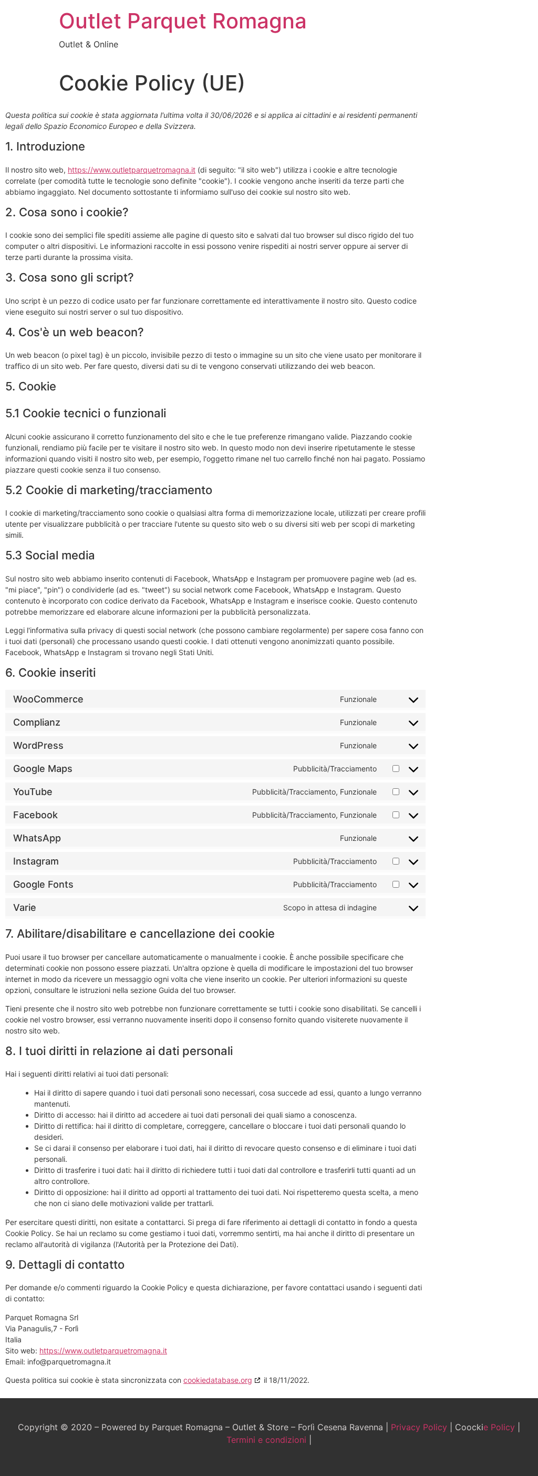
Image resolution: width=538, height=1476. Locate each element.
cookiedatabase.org (217, 1379)
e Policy (500, 1427)
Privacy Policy (419, 1427)
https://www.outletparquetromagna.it (131, 169)
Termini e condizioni (266, 1439)
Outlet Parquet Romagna (183, 21)
